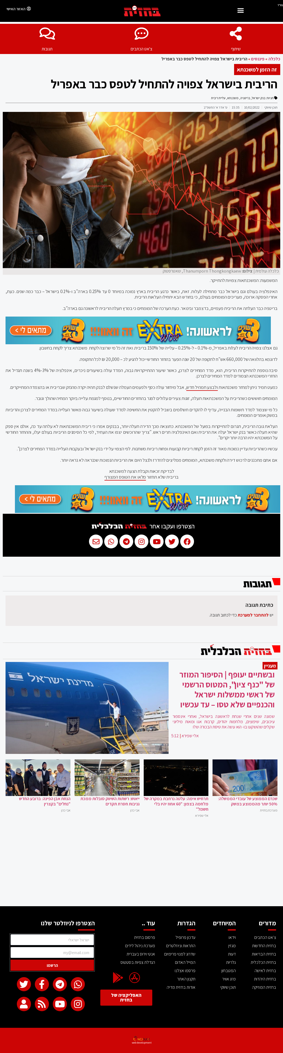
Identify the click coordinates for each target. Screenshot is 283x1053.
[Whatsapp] (78, 984)
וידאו (232, 937)
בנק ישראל (258, 98)
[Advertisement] (141, 864)
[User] (24, 1004)
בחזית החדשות (264, 946)
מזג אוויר (229, 979)
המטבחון (228, 971)
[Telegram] (60, 984)
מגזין (232, 946)
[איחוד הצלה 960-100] (138, 343)
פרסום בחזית (144, 937)
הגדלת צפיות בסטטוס (137, 962)
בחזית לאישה (265, 971)
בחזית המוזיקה (264, 987)
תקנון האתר (186, 979)
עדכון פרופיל (185, 937)
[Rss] (42, 1004)
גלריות (231, 962)
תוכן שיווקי (228, 987)
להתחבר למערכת (253, 615)
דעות (232, 954)
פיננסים (257, 59)
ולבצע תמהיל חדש (202, 387)
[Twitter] (24, 984)
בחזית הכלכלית (263, 962)
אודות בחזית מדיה (181, 987)
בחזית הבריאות (264, 954)
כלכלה (274, 59)
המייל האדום (185, 962)
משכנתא (233, 98)
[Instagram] (78, 1004)
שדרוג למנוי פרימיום (179, 954)
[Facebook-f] (42, 984)
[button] (240, 11)
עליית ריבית (218, 98)
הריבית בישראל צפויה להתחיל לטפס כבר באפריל (164, 84)
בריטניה (245, 98)
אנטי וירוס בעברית (141, 954)
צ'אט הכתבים (141, 49)
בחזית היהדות (265, 979)
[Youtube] (60, 1004)
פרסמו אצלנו (185, 971)
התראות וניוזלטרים (180, 946)
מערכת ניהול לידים (140, 946)
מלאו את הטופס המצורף (125, 477)
